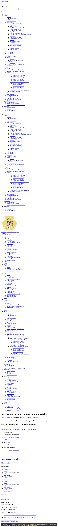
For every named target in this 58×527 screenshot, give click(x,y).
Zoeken (2, 9)
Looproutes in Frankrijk (18, 78)
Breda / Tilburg (10, 244)
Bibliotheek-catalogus (12, 323)
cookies (9, 524)
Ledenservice (13, 42)
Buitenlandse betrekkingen (16, 37)
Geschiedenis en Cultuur (15, 29)
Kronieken (12, 63)
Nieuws (5, 261)
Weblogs (9, 109)
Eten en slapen (10, 92)
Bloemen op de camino (12, 98)
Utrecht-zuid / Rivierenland (13, 257)
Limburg (9, 250)
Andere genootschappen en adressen (15, 64)
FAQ (2, 11)
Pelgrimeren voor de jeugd (16, 44)
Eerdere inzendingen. (6, 463)
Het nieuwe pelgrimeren (15, 30)
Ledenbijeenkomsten (15, 41)
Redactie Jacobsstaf (14, 48)
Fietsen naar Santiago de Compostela (15, 71)
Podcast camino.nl (11, 110)
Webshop (6, 264)
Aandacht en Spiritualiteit (16, 23)
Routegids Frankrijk (14, 450)
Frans (7, 439)
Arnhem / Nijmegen (11, 241)
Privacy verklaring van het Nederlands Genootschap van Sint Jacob (20, 515)
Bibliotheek (12, 25)
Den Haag (9, 246)
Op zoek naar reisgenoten (13, 95)
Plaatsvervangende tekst (10, 459)
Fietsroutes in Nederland (18, 83)
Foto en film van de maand (13, 103)
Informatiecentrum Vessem (13, 271)
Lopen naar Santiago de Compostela (15, 69)
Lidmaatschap (10, 65)
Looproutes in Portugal (18, 80)
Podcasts (9, 373)
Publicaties (9, 55)
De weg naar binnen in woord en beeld (16, 105)
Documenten (10, 437)
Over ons (6, 15)
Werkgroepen (10, 319)
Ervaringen (6, 106)
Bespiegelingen (10, 102)
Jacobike (12, 40)
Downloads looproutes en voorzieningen (19, 90)
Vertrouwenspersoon (11, 21)
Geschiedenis (10, 61)
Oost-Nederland (10, 254)
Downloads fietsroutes (18, 88)
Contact (5, 265)
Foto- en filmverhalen (12, 375)
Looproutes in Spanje (18, 79)
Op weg (5, 67)
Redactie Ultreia (13, 49)
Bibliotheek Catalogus (12, 56)
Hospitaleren (13, 31)
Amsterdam (9, 240)
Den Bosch (9, 245)
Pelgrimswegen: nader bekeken (14, 99)
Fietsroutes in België (17, 84)
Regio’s (5, 237)
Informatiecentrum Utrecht (13, 268)
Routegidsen (11, 445)
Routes (8, 72)
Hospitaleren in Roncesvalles (16, 33)
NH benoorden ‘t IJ (11, 253)
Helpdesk (6, 477)
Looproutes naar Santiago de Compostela (19, 73)
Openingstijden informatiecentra (11, 472)
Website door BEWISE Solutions (8, 520)
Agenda (5, 263)
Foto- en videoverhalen (12, 111)
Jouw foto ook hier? (5, 462)
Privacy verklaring (8, 479)
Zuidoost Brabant (11, 259)
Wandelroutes (13, 50)
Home (5, 14)
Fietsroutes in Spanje (18, 87)
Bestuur (8, 19)
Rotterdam (9, 256)
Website (11, 52)
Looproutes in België (18, 76)
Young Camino (13, 26)
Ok (27, 525)
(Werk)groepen (10, 22)
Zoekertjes (9, 96)
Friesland (9, 248)
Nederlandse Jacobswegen (16, 38)
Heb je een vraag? (8, 476)
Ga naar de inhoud (5, 1)
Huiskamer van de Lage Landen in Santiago (20, 34)
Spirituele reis (7, 101)
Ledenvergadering (14, 18)
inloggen (6, 3)
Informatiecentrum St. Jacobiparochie (15, 269)
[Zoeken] (19, 9)
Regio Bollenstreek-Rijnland (13, 242)
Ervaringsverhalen (11, 107)
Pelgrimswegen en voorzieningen (18, 46)
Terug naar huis (10, 94)
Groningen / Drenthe (12, 249)
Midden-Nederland (11, 252)
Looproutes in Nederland (19, 75)
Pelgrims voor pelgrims (15, 45)
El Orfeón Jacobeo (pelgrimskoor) (18, 27)
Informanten (12, 36)
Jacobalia (9, 57)
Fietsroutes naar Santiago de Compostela (19, 82)
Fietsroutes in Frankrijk (18, 86)
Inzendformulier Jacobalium (16, 60)
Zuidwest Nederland (11, 260)
